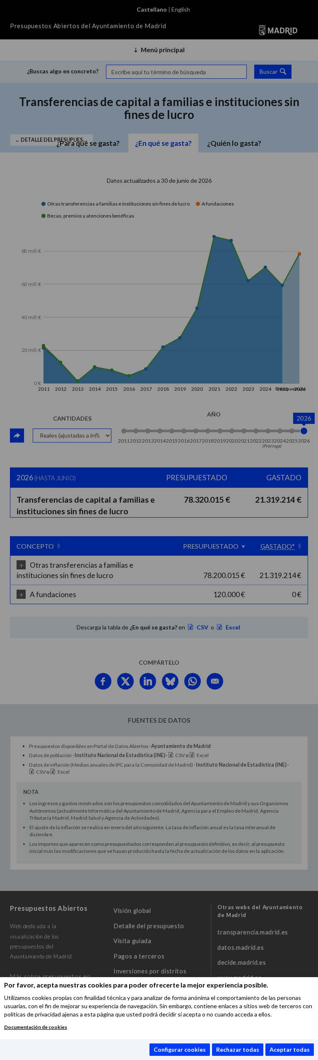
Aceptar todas (290, 1049)
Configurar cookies (180, 1049)
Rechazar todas (237, 1049)
